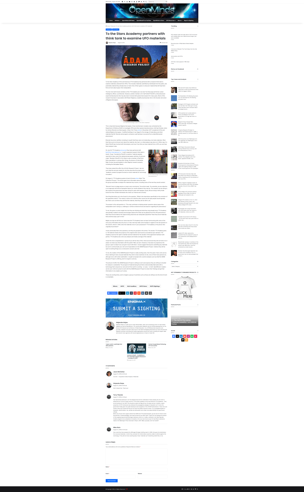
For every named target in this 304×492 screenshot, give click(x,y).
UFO (122, 286)
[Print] (150, 293)
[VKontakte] (142, 293)
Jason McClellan (119, 372)
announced (123, 150)
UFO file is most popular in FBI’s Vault (180, 61)
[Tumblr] (131, 293)
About (179, 20)
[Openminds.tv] (152, 10)
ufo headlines (132, 286)
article (139, 130)
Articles (117, 20)
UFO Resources (170, 20)
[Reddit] (139, 293)
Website (140, 473)
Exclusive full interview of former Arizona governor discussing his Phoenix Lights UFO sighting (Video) (188, 165)
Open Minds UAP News (128, 20)
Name (107, 466)
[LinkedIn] (127, 293)
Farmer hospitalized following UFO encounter (157, 344)
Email (107, 473)
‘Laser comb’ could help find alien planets (114, 344)
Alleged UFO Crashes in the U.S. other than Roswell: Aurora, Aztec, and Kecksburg (187, 201)
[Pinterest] (135, 293)
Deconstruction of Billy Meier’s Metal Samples (182, 43)
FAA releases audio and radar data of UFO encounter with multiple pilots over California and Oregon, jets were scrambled (184, 36)
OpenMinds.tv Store (158, 20)
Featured (113, 26)
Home (111, 20)
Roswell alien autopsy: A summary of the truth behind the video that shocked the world (188, 243)
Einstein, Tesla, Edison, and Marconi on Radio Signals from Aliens (190, 322)
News (115, 286)
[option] (192, 317)
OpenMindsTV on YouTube (144, 20)
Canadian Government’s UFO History (187, 216)
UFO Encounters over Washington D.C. (187, 139)
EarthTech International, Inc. (113, 152)
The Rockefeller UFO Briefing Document (188, 96)
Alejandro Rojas (112, 42)
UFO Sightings (155, 286)
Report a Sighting (188, 20)
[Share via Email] (146, 293)
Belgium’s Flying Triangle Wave (185, 121)
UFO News (115, 29)
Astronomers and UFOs (177, 56)
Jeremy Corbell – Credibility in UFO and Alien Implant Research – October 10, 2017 (136, 356)
